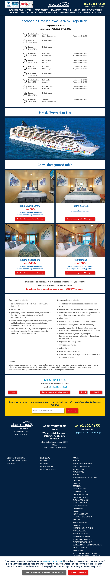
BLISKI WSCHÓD (79, 489)
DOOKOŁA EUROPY (80, 494)
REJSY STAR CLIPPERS (48, 469)
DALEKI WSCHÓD (79, 492)
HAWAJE (76, 511)
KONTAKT (11, 464)
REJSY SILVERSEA (46, 466)
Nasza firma (84, 12)
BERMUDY (77, 486)
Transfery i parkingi (61, 10)
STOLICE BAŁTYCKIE (81, 548)
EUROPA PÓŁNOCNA (81, 500)
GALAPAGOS (78, 508)
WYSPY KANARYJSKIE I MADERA (85, 553)
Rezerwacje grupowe (46, 12)
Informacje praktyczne (21, 12)
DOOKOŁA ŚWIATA (80, 497)
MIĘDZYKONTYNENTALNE (83, 528)
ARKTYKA (76, 475)
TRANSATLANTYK (80, 550)
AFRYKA (76, 458)
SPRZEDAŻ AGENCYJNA (16, 458)
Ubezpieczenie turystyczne (88, 10)
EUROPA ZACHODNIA (81, 503)
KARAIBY (76, 525)
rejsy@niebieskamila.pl (57, 387)
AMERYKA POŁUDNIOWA (82, 464)
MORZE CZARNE (79, 531)
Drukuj (83, 392)
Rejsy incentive (67, 12)
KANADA (76, 520)
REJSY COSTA (45, 458)
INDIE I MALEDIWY (80, 514)
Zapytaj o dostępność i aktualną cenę (30, 219)
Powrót (12, 392)
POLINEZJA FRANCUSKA (82, 539)
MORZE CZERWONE (81, 534)
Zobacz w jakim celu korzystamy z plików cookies (44, 572)
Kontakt (96, 12)
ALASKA (76, 461)
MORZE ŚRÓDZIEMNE (81, 536)
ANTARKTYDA (78, 469)
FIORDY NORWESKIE (81, 506)
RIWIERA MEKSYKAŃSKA (82, 542)
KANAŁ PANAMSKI (80, 522)
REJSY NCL (44, 464)
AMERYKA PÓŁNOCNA (81, 466)
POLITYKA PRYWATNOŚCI (17, 461)
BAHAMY (76, 483)
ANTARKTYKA (78, 472)
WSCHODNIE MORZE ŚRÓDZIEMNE (86, 556)
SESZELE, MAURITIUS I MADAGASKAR (87, 545)
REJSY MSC (44, 461)
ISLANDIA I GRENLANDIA (82, 517)
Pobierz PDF (96, 392)
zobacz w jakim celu (52, 561)
